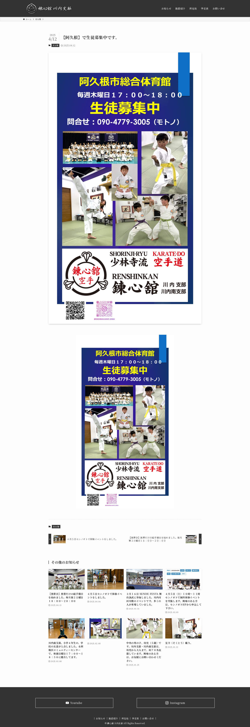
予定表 (135, 718)
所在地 (125, 718)
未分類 (56, 45)
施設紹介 (113, 718)
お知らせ (100, 718)
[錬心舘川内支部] (49, 8)
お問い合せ (148, 718)
